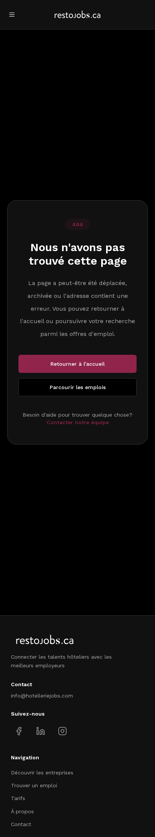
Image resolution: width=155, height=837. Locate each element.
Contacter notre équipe (78, 422)
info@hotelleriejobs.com (42, 696)
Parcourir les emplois (78, 387)
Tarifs (18, 798)
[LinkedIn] (40, 731)
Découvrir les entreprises (42, 773)
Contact (21, 824)
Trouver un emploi (34, 785)
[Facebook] (19, 731)
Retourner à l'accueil (77, 364)
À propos (22, 811)
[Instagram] (62, 731)
